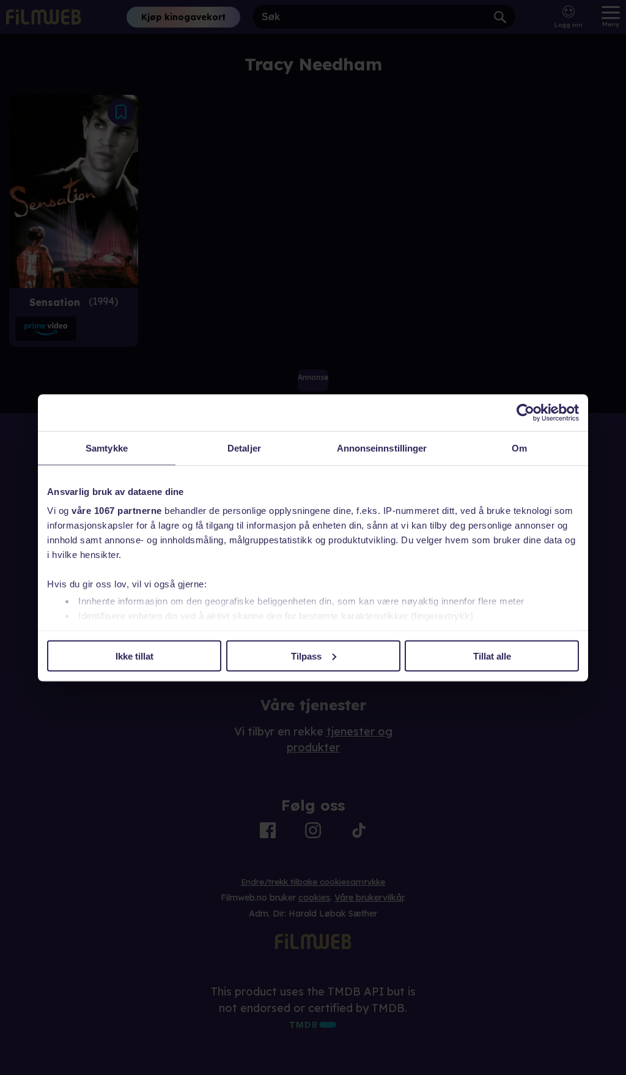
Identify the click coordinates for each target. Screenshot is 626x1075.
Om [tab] (519, 447)
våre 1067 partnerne (117, 510)
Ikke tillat (134, 655)
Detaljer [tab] (244, 447)
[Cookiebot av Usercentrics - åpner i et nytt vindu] (525, 412)
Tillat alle (492, 655)
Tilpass (306, 655)
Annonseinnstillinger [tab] (382, 447)
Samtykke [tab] (107, 447)
